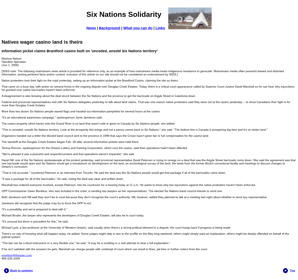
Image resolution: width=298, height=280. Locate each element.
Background (109, 28)
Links (160, 28)
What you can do (137, 28)
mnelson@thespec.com (17, 255)
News (91, 28)
